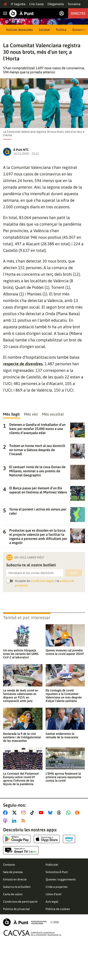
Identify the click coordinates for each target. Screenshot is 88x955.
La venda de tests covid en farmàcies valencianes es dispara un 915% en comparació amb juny (20, 696)
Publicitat (52, 864)
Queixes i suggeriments (61, 879)
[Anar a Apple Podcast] (6, 820)
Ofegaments (55, 4)
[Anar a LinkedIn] (15, 820)
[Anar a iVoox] (78, 812)
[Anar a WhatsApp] (69, 812)
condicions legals (42, 581)
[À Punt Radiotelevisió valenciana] (24, 922)
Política (61, 29)
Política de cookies (58, 909)
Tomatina (74, 4)
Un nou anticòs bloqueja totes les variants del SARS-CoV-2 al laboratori (21, 654)
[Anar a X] (15, 812)
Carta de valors (13, 894)
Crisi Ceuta (36, 4)
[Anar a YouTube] (42, 812)
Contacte (9, 864)
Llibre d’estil (53, 894)
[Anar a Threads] (60, 812)
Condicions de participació (20, 901)
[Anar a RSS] (24, 820)
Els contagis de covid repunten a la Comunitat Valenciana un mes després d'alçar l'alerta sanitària (64, 696)
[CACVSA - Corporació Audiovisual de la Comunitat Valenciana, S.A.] (32, 933)
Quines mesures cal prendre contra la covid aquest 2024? (65, 652)
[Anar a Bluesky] (51, 812)
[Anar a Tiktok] (33, 812)
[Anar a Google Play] (17, 839)
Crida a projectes (57, 886)
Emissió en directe (15, 879)
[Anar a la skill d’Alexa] (69, 839)
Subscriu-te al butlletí (16, 886)
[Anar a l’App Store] (47, 839)
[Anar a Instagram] (24, 812)
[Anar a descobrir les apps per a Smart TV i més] (21, 850)
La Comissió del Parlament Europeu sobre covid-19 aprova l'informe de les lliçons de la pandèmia (21, 779)
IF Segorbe (18, 4)
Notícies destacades (19, 29)
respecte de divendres (23, 363)
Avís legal (52, 901)
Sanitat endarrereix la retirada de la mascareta (62, 735)
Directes (78, 13)
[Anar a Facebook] (6, 812)
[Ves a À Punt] (21, 13)
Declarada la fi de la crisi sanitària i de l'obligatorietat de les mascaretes (22, 737)
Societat (44, 29)
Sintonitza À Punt (57, 872)
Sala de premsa (13, 872)
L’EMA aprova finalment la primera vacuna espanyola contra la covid (63, 777)
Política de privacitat (16, 909)
